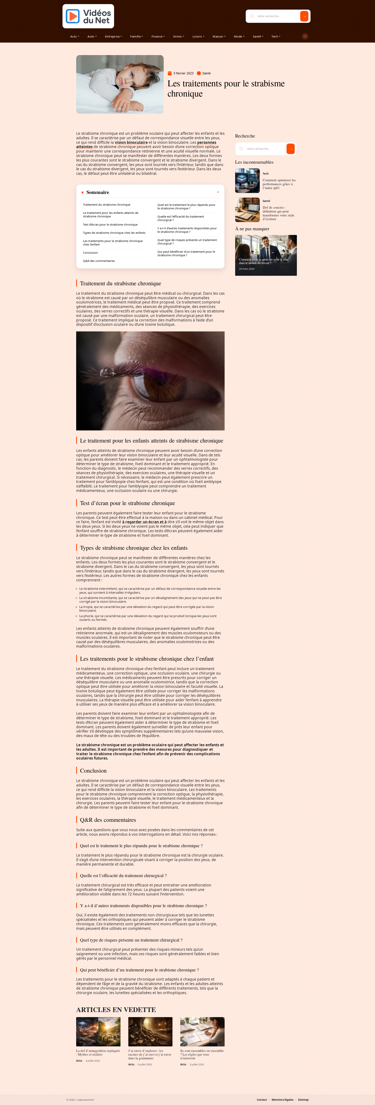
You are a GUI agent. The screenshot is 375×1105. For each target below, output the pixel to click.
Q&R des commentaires (99, 261)
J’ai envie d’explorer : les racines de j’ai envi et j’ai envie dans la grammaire (149, 1054)
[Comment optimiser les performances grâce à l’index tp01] (247, 180)
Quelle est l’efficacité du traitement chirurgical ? (180, 218)
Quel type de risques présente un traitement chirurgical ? (187, 241)
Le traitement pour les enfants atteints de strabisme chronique (110, 214)
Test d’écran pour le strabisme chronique (110, 224)
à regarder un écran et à (144, 521)
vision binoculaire (131, 142)
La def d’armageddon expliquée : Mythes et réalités (98, 1052)
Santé (207, 73)
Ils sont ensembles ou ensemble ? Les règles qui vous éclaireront (202, 1054)
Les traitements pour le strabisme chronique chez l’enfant (113, 242)
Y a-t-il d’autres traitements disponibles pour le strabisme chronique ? (187, 230)
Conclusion (90, 252)
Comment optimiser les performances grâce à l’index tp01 (279, 184)
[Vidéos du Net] (88, 16)
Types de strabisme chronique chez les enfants (114, 233)
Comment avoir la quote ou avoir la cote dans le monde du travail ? (263, 261)
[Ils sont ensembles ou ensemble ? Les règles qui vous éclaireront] (202, 1031)
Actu (79, 1060)
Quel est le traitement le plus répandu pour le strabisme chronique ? (186, 206)
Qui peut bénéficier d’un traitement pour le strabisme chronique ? (186, 253)
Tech (266, 173)
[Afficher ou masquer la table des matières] (164, 192)
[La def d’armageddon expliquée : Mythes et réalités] (98, 1031)
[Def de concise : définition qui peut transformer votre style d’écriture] (247, 210)
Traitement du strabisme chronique (106, 204)
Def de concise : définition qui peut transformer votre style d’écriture (278, 213)
